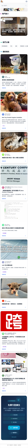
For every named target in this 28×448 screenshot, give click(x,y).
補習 (16, 46)
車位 (11, 46)
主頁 (8, 445)
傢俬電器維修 (4, 46)
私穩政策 (19, 445)
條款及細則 (14, 437)
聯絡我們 (11, 445)
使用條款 (15, 445)
